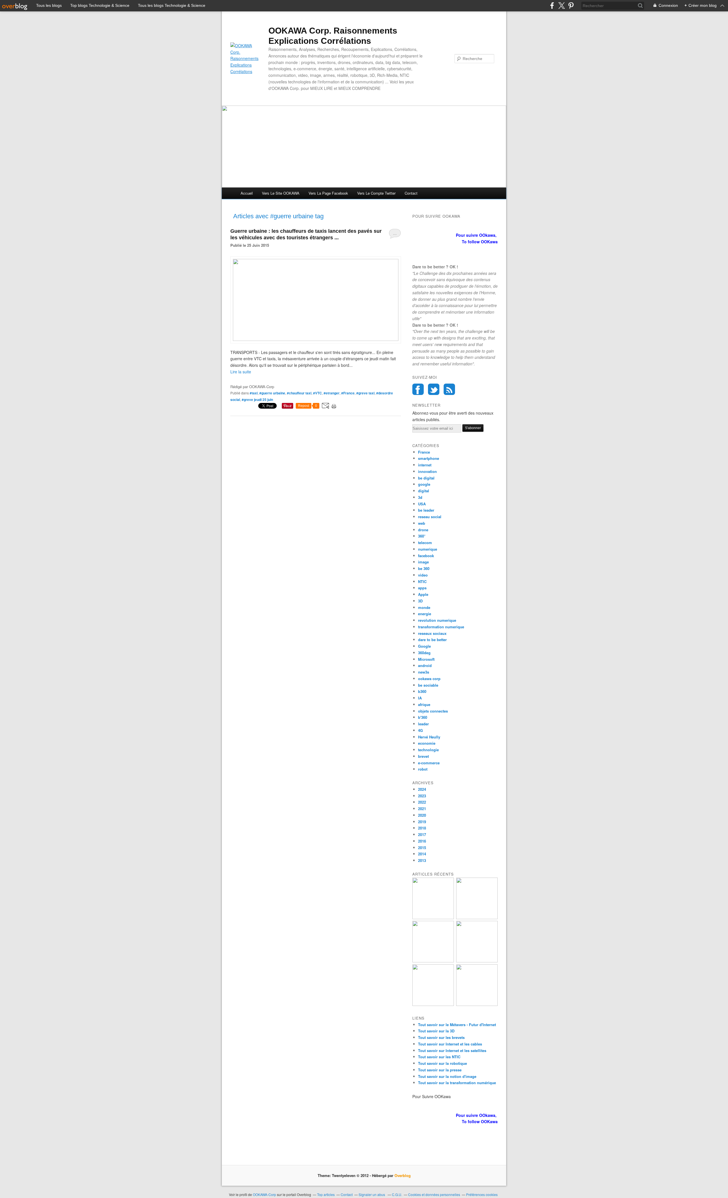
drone (423, 529)
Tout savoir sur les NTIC (439, 1056)
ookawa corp (429, 678)
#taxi (254, 393)
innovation (427, 471)
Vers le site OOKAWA (280, 193)
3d (420, 497)
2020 (422, 815)
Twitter (433, 389)
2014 (422, 854)
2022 (422, 802)
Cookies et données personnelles (434, 1194)
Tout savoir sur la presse (440, 1070)
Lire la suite (240, 371)
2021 (422, 808)
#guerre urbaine (272, 393)
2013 (422, 860)
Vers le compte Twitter (376, 193)
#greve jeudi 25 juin (257, 399)
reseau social (429, 516)
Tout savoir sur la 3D (436, 1031)
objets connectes (433, 711)
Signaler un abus (372, 1194)
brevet (423, 756)
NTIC (422, 581)
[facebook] (552, 5)
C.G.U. (397, 1194)
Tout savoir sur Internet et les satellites (452, 1050)
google (424, 484)
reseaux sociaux (432, 633)
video (423, 575)
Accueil (247, 193)
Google (424, 646)
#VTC (317, 393)
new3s (423, 672)
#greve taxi (365, 393)
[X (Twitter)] (561, 5)
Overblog (402, 1175)
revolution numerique (437, 620)
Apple (423, 594)
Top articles (326, 1194)
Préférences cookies (482, 1194)
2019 (422, 821)
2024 (422, 789)
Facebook (418, 389)
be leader (426, 510)
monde (424, 607)
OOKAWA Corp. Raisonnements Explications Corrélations (332, 36)
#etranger (332, 393)
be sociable (428, 685)
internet (424, 465)
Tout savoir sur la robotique (442, 1063)
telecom (425, 542)
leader (423, 723)
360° (421, 536)
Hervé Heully (429, 737)
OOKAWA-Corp (264, 1194)
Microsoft (426, 659)
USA (422, 504)
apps (422, 587)
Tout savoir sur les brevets (441, 1037)
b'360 (422, 717)
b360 (422, 691)
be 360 (423, 568)
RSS (449, 389)
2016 (422, 841)
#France (348, 393)
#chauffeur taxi (299, 393)
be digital (426, 478)
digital (423, 490)
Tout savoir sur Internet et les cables (450, 1044)
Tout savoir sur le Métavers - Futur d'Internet (457, 1024)
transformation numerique (441, 626)
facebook (426, 555)
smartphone (428, 458)
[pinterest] (570, 5)
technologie (428, 749)
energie (424, 613)
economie (426, 743)
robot (422, 769)
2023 (422, 795)
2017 (422, 834)
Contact (411, 193)
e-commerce (429, 762)
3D (420, 601)
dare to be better (432, 639)
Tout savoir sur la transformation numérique (457, 1082)
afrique (424, 704)
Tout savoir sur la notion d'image (447, 1076)
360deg (424, 652)
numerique (427, 549)
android (425, 665)
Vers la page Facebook (328, 193)
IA (420, 698)
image (423, 562)
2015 (422, 847)
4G (420, 730)
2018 (422, 828)
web (421, 523)
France (424, 452)
